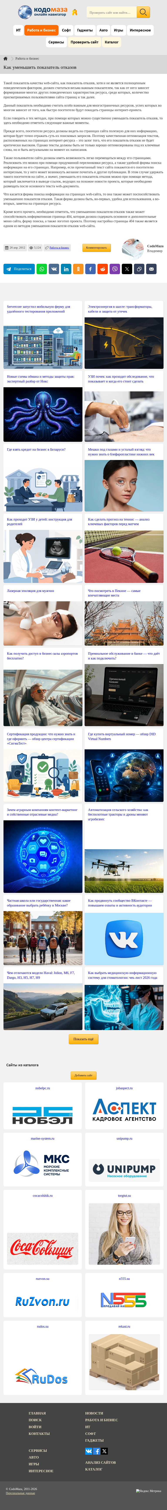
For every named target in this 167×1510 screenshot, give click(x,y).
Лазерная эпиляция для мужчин (30, 591)
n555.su (124, 1279)
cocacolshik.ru (43, 1195)
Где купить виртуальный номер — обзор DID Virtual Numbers (122, 736)
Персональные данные (20, 1493)
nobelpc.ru (42, 1088)
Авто (103, 30)
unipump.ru (124, 1138)
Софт (66, 30)
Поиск (35, 1420)
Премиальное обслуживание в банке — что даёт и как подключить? (124, 656)
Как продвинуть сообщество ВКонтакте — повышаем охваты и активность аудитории (120, 903)
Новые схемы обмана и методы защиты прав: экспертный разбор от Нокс (40, 379)
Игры (118, 30)
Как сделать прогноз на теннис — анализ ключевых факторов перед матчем (118, 522)
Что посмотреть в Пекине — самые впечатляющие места (114, 593)
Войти (35, 1427)
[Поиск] (143, 12)
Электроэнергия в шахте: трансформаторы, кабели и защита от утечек (120, 309)
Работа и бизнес (41, 30)
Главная (37, 1413)
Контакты (39, 1434)
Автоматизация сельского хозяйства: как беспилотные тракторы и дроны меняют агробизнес (118, 814)
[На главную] (43, 12)
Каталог (112, 42)
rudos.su (42, 1326)
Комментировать (96, 247)
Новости (94, 1413)
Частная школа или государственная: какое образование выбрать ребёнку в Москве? (38, 903)
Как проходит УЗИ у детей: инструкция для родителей (39, 522)
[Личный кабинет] (74, 12)
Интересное (140, 30)
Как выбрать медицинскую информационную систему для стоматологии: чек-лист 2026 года (122, 975)
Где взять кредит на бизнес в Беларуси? (36, 449)
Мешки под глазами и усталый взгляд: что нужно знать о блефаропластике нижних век (121, 452)
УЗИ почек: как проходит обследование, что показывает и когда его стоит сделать (121, 379)
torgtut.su (124, 1195)
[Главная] (8, 58)
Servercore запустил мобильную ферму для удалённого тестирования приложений (38, 309)
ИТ (18, 30)
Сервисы (56, 42)
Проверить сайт (84, 42)
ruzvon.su (42, 1279)
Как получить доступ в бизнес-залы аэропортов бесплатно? (42, 656)
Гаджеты (85, 30)
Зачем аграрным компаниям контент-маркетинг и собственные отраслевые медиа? (42, 812)
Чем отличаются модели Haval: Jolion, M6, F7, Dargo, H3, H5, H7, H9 (41, 975)
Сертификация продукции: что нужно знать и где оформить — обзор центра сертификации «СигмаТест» (41, 738)
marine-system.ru (42, 1138)
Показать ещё (83, 1039)
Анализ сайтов (100, 1462)
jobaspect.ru (124, 1088)
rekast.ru (124, 1326)
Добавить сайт (83, 1075)
